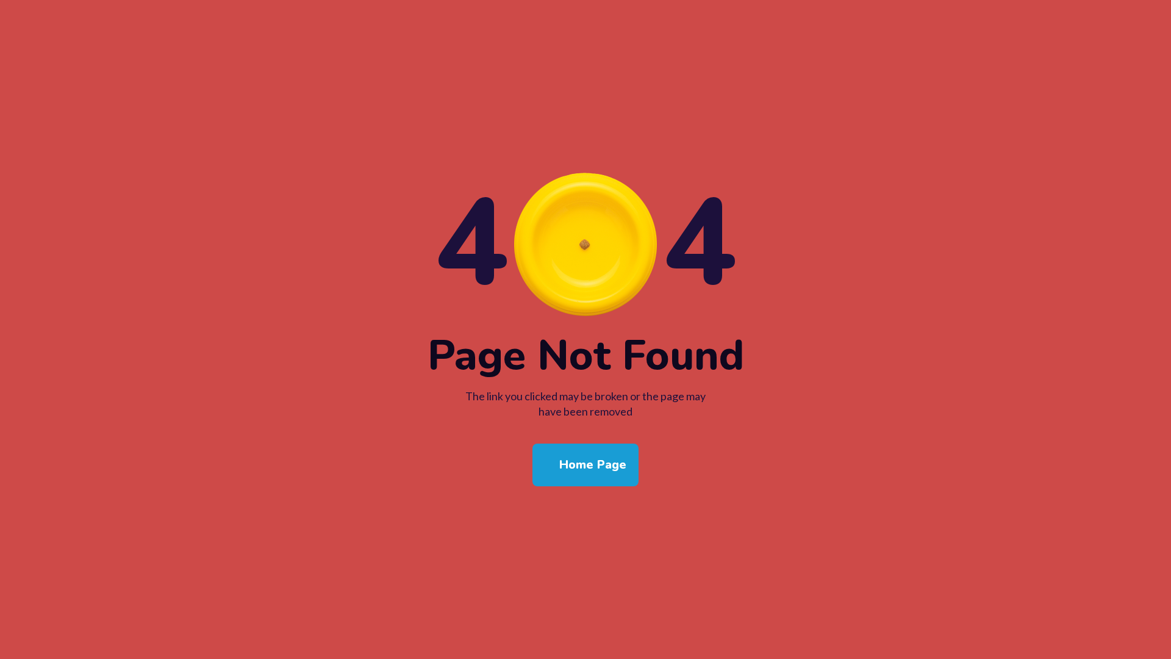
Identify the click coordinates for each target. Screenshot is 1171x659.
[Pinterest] (627, 625)
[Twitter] (571, 625)
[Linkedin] (599, 625)
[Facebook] (543, 625)
